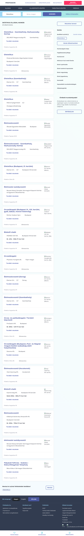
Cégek (20, 8)
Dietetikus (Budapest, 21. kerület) (18, 166)
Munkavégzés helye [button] (63, 48)
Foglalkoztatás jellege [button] (63, 52)
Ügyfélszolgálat (27, 508)
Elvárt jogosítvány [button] (62, 76)
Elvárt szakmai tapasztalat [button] (65, 68)
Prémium (76, 8)
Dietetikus (8, 55)
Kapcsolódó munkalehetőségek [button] (66, 84)
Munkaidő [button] (60, 80)
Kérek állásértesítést (70, 43)
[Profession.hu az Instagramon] (64, 526)
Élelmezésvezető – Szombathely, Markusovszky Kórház (18, 145)
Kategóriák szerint (67, 515)
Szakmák (64, 517)
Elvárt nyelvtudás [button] (62, 64)
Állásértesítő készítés (37, 8)
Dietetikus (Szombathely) (15, 78)
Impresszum (6, 510)
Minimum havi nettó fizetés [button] (65, 60)
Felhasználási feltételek (49, 510)
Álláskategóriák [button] (62, 88)
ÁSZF (43, 508)
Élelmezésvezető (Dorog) (15, 277)
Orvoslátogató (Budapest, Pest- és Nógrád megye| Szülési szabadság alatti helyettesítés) (22, 346)
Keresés (52, 14)
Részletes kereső (70, 23)
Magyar (16, 499)
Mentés (49, 487)
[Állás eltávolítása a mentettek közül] (50, 47)
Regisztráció (57, 3)
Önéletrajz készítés (59, 8)
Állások (8, 8)
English (23, 499)
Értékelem (69, 111)
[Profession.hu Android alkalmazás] (74, 499)
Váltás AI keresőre (72, 14)
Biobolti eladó (10, 232)
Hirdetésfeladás (44, 3)
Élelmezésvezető (11, 123)
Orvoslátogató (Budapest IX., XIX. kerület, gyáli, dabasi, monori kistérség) (22, 211)
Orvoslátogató (10, 256)
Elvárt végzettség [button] (62, 72)
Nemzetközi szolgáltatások (10, 513)
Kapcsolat (25, 510)
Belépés (73, 3)
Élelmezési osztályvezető (15, 187)
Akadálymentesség (47, 515)
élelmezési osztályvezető (15, 440)
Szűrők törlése (77, 34)
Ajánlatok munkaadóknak (10, 508)
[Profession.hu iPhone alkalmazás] (63, 499)
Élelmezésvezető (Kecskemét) (17, 368)
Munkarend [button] (60, 56)
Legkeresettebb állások (68, 510)
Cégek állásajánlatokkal (69, 513)
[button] (62, 38)
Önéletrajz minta (67, 522)
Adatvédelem (46, 513)
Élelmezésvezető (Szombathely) (18, 297)
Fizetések (65, 520)
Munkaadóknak (30, 3)
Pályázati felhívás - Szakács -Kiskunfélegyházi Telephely (16, 464)
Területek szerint (67, 508)
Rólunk (33, 499)
